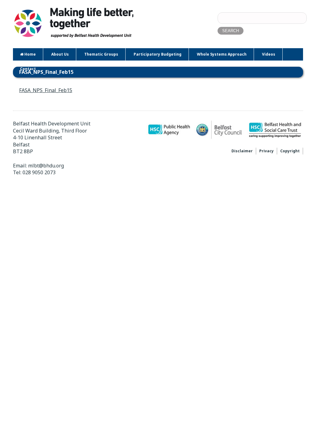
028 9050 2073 (39, 172)
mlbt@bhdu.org (46, 165)
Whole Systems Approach (222, 54)
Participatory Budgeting (157, 54)
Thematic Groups (101, 54)
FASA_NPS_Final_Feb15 (45, 90)
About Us (60, 54)
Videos (268, 54)
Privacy (266, 151)
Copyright (290, 151)
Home (29, 54)
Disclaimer (242, 151)
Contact (28, 68)
